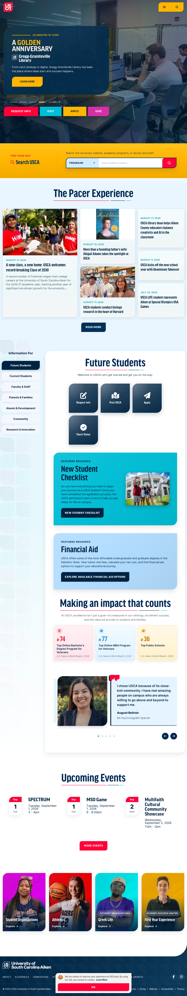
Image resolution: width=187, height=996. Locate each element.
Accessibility (167, 989)
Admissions (40, 977)
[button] (98, 736)
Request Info (21, 111)
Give (98, 111)
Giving (143, 989)
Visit (50, 111)
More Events (93, 845)
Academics (22, 977)
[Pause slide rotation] (60, 102)
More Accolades (61, 71)
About (7, 977)
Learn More (27, 71)
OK (93, 987)
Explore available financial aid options (95, 576)
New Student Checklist (82, 512)
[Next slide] (65, 102)
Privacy (180, 989)
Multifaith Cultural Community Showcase (156, 806)
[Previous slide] (6, 102)
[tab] (13, 102)
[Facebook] (174, 977)
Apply (75, 111)
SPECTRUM (39, 799)
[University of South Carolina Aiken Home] (8, 7)
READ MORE (93, 327)
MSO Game (96, 799)
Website (153, 989)
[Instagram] (182, 977)
